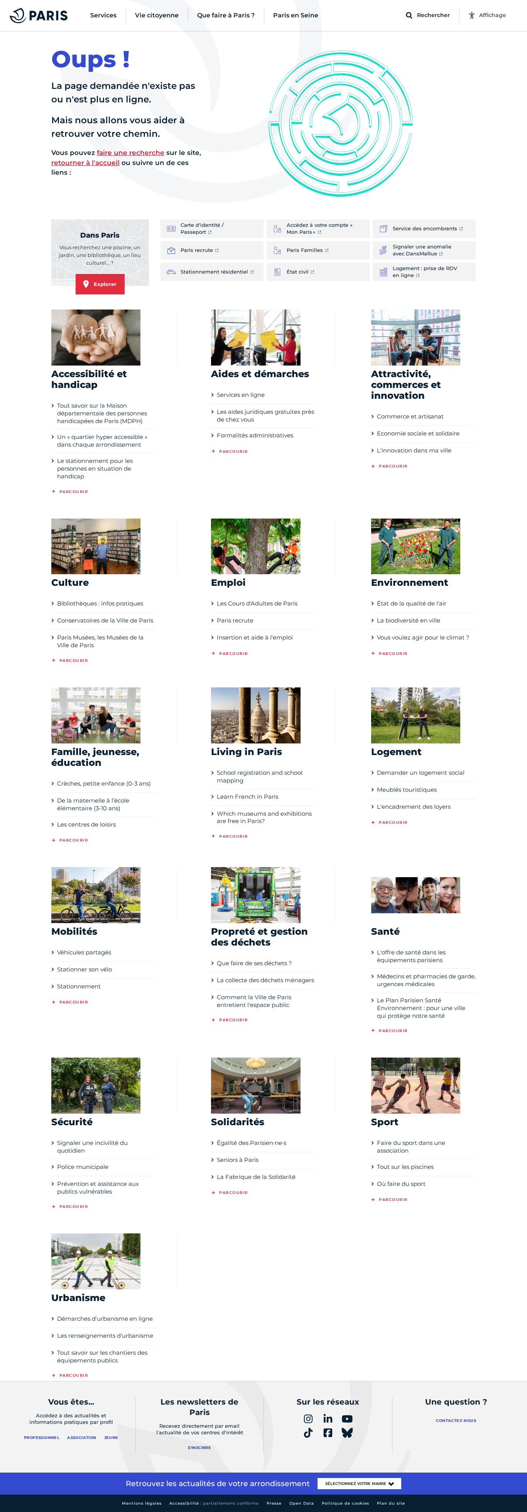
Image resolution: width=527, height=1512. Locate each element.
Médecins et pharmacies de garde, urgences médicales (426, 980)
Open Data (301, 1503)
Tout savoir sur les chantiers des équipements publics (102, 1356)
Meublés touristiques (407, 789)
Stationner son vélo (84, 969)
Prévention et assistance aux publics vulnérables (98, 1187)
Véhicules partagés (84, 952)
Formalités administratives (255, 435)
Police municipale (82, 1166)
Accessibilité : (214, 1503)
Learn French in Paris (247, 796)
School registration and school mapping (259, 776)
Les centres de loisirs (86, 824)
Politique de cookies (345, 1503)
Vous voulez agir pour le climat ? (423, 637)
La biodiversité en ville (408, 620)
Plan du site (391, 1503)
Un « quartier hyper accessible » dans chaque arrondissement (102, 440)
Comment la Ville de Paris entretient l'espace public (254, 1001)
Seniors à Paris (237, 1159)
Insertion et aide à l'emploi (255, 637)
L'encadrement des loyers (414, 806)
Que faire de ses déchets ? (254, 963)
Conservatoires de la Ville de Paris (105, 620)
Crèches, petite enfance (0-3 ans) (104, 783)
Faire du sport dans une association (411, 1146)
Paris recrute (235, 620)
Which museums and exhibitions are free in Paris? (264, 817)
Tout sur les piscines (405, 1166)
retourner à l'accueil (85, 163)
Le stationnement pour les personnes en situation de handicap (95, 468)
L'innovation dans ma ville (414, 450)
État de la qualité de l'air (411, 603)
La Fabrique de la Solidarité (256, 1176)
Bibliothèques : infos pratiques (100, 603)
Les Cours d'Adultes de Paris (257, 603)
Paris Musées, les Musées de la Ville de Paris (100, 641)
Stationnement (79, 986)
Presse (274, 1503)
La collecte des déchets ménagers (265, 980)
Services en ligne (241, 394)
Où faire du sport (401, 1183)
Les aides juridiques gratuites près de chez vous (265, 415)
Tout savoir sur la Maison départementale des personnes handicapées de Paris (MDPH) (102, 413)
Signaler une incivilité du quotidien (92, 1146)
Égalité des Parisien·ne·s (251, 1142)
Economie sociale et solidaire (418, 433)
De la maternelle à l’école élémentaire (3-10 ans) (93, 804)
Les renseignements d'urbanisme (105, 1335)
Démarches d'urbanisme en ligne (105, 1318)
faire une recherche (130, 152)
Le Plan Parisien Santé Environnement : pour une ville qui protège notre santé (421, 1008)
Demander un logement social (421, 772)
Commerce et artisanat (410, 416)
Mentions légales (142, 1503)
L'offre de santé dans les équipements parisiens (411, 956)
